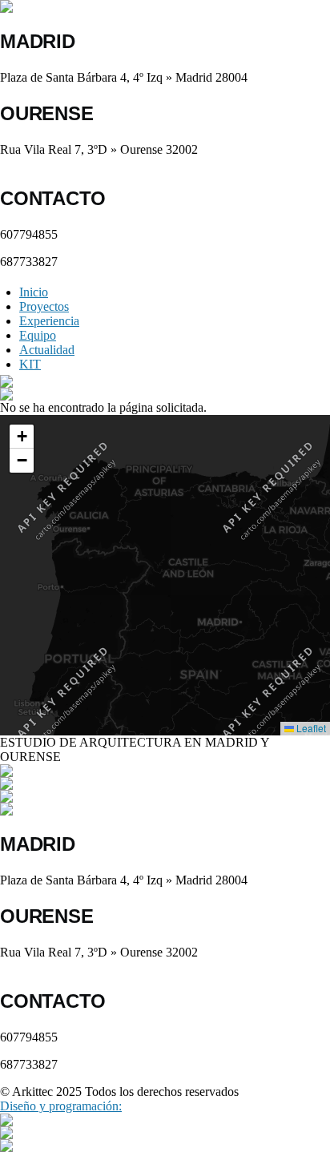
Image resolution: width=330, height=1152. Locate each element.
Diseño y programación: (61, 1106)
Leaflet (310, 728)
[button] (241, 621)
